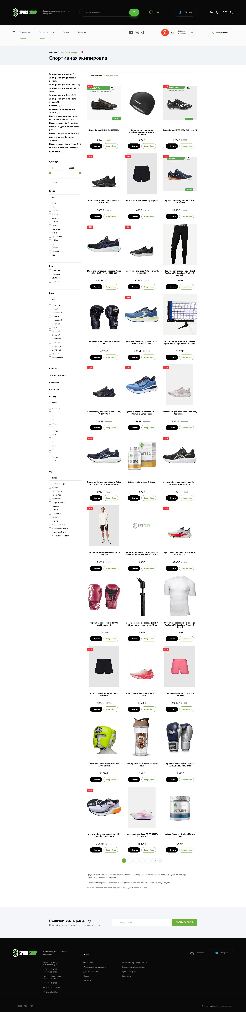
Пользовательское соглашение (133, 967)
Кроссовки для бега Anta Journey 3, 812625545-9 (142, 272)
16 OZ (176, 753)
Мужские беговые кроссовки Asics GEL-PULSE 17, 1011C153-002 (104, 272)
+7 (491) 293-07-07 (50, 969)
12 (151, 331)
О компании (25, 32)
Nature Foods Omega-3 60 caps (141, 482)
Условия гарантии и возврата (94, 967)
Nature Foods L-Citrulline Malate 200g (180, 835)
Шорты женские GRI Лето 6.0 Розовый (180, 694)
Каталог (159, 12)
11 (144, 260)
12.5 (110, 190)
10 (111, 260)
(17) (56, 151)
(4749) (62, 95)
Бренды (23, 38)
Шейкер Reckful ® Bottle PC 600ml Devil (142, 764)
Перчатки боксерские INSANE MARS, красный (104, 624)
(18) (55, 105)
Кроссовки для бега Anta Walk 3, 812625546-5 (104, 201)
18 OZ (183, 753)
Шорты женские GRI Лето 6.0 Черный (104, 694)
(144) (65, 144)
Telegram (188, 12)
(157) (62, 79)
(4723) (64, 90)
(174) (64, 84)
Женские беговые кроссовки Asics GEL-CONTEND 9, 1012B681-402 (104, 483)
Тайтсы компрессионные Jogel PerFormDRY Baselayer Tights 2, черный (180, 273)
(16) (62, 111)
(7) (61, 138)
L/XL (104, 331)
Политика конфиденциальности (134, 963)
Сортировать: (96, 75)
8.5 (180, 119)
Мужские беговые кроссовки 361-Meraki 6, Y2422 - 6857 (142, 412)
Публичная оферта (129, 972)
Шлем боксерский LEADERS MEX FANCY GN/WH (104, 764)
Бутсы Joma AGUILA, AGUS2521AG (104, 130)
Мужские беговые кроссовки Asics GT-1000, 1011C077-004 (180, 483)
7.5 (97, 190)
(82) (64, 133)
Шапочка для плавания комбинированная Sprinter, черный (142, 132)
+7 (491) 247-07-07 (50, 983)
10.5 (142, 331)
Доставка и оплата (46, 32)
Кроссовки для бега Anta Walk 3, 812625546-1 (180, 553)
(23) (64, 147)
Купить (97, 146)
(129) (64, 128)
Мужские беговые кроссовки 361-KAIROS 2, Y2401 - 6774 (142, 342)
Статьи (66, 32)
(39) (62, 74)
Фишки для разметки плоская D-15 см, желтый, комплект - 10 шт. (142, 553)
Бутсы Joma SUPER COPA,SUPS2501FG (180, 130)
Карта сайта (126, 976)
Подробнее (111, 146)
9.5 (106, 190)
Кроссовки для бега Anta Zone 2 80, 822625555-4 (180, 412)
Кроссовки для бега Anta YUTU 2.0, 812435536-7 (104, 412)
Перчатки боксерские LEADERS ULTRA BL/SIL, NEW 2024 (180, 764)
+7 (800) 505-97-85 (50, 972)
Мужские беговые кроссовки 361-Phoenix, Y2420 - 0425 (104, 835)
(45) (63, 117)
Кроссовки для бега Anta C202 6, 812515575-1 (141, 694)
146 (154, 860)
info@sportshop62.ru (50, 992)
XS (175, 260)
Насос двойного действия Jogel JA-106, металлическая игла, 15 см (142, 624)
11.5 (144, 401)
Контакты (82, 32)
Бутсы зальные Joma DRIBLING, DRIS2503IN (179, 201)
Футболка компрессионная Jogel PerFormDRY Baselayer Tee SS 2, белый (180, 625)
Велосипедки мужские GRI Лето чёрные (104, 553)
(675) (63, 123)
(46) (62, 100)
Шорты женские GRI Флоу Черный (142, 200)
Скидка (55, 182)
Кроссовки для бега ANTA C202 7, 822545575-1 (142, 835)
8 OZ (104, 612)
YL (184, 260)
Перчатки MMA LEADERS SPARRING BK (104, 342)
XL (111, 542)
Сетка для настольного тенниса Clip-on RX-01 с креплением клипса (180, 342)
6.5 (135, 823)
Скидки (42, 38)
